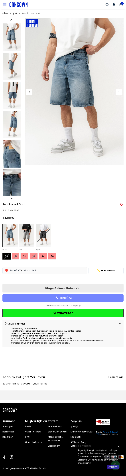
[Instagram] (12, 457)
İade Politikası (55, 426)
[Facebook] (4, 457)
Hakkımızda (8, 431)
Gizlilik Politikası (33, 431)
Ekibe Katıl (76, 436)
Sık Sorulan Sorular (57, 431)
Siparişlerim (54, 445)
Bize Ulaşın (7, 436)
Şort (14, 13)
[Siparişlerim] (114, 5)
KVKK (27, 436)
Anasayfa (7, 426)
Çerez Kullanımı (33, 442)
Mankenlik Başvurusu (82, 431)
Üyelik (28, 426)
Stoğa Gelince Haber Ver (63, 288)
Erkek (5, 13)
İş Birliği (74, 426)
